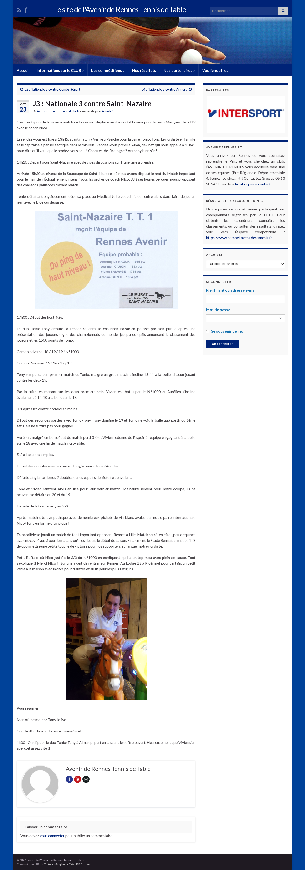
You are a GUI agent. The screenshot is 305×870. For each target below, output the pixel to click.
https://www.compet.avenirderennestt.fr (239, 237)
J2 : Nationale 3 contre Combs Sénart (52, 89)
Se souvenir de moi (227, 331)
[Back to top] (294, 859)
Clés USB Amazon (80, 864)
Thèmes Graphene (56, 864)
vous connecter (52, 835)
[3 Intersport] (228, 114)
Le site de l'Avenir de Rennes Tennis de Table (120, 9)
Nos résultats (144, 70)
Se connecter (222, 344)
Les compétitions (107, 70)
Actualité (107, 111)
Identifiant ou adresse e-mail (231, 290)
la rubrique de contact (253, 184)
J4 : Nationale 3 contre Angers (164, 89)
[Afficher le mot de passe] (280, 318)
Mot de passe (218, 309)
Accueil (23, 70)
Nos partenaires (178, 70)
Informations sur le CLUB (59, 70)
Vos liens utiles (215, 70)
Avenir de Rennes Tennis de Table (58, 111)
